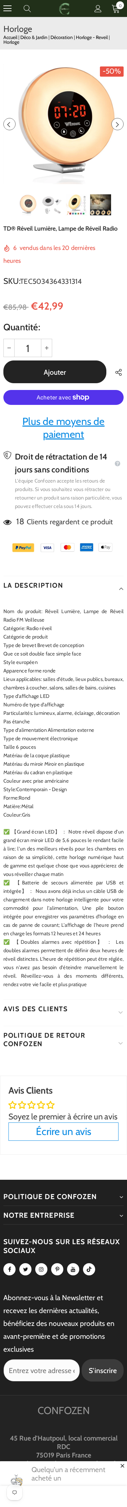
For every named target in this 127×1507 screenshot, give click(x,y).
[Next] (117, 124)
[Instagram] (41, 1269)
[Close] (122, 1465)
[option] (63, 124)
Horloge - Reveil (92, 37)
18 (20, 521)
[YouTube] (73, 1269)
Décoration (62, 37)
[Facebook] (9, 1269)
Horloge (11, 42)
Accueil (10, 37)
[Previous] (9, 124)
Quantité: (21, 327)
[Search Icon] (34, 8)
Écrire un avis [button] (63, 1131)
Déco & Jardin (34, 37)
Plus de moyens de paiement (63, 428)
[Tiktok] (89, 1269)
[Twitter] (25, 1269)
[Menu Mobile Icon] (7, 8)
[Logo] (64, 8)
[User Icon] (98, 8)
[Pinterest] (57, 1269)
